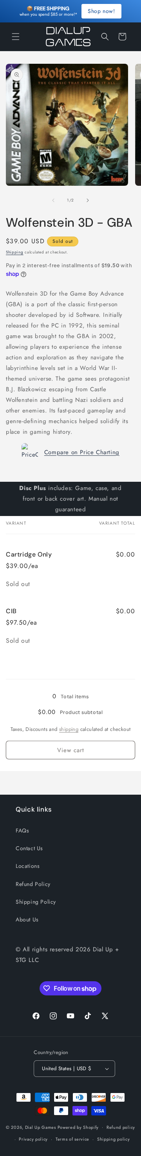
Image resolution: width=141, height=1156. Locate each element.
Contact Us (29, 848)
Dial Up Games (40, 1127)
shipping (68, 729)
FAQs (22, 830)
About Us (27, 919)
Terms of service (72, 1139)
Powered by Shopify (78, 1127)
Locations (28, 866)
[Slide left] (53, 200)
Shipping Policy (36, 902)
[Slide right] (87, 200)
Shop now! (101, 11)
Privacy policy (33, 1139)
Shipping (15, 252)
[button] (15, 36)
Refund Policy (33, 884)
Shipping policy (113, 1139)
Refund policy (121, 1127)
